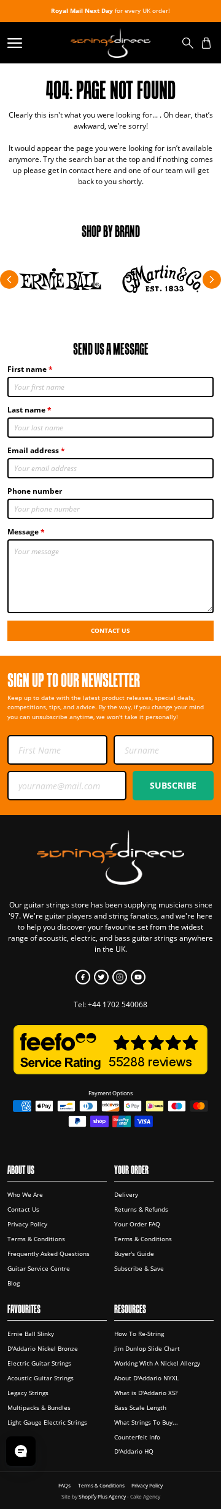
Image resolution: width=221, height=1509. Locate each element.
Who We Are (25, 1194)
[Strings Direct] (110, 42)
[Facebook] (83, 977)
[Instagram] (119, 977)
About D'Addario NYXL (146, 1378)
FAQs (64, 1485)
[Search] (187, 43)
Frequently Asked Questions (48, 1253)
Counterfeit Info (137, 1437)
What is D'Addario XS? (145, 1392)
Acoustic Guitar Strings (40, 1378)
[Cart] (206, 43)
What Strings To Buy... (146, 1422)
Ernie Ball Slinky (30, 1333)
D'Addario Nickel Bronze (42, 1348)
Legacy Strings (27, 1392)
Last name (26, 409)
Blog (13, 1283)
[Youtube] (138, 977)
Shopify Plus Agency (102, 1496)
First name (27, 369)
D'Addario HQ (133, 1451)
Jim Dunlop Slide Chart (147, 1348)
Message (23, 531)
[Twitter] (101, 977)
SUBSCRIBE (173, 785)
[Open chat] (21, 1451)
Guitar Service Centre (38, 1268)
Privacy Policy (27, 1224)
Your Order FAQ (137, 1224)
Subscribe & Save (139, 1268)
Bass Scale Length (140, 1407)
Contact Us (110, 630)
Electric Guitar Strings (39, 1363)
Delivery (126, 1194)
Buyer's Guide (134, 1253)
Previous (9, 279)
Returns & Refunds (141, 1209)
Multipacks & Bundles (39, 1407)
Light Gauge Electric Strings (47, 1422)
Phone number (34, 491)
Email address (33, 450)
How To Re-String (139, 1333)
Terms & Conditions (36, 1238)
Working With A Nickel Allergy (157, 1363)
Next (212, 279)
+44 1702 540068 (117, 1004)
